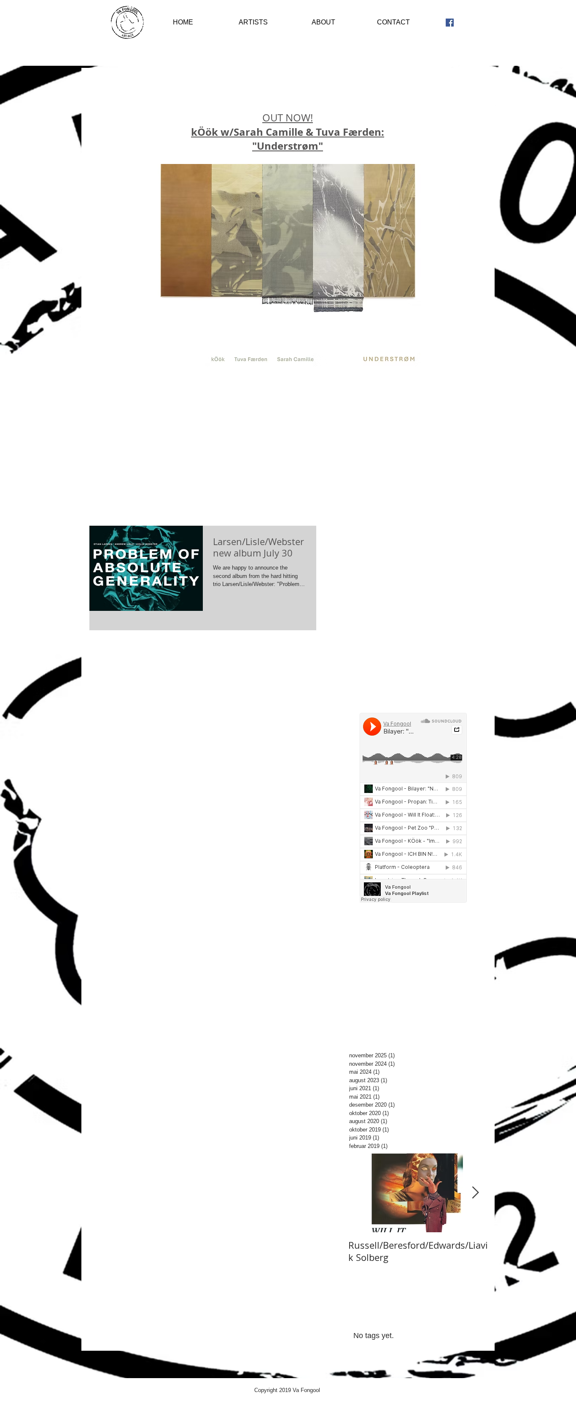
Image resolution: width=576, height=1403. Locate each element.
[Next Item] (475, 1192)
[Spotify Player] (413, 603)
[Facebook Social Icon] (450, 23)
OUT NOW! (287, 132)
